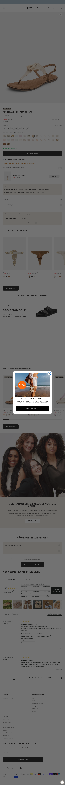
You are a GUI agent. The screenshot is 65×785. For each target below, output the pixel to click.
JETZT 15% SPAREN (32, 408)
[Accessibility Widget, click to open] (62, 782)
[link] (32, 385)
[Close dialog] (49, 373)
